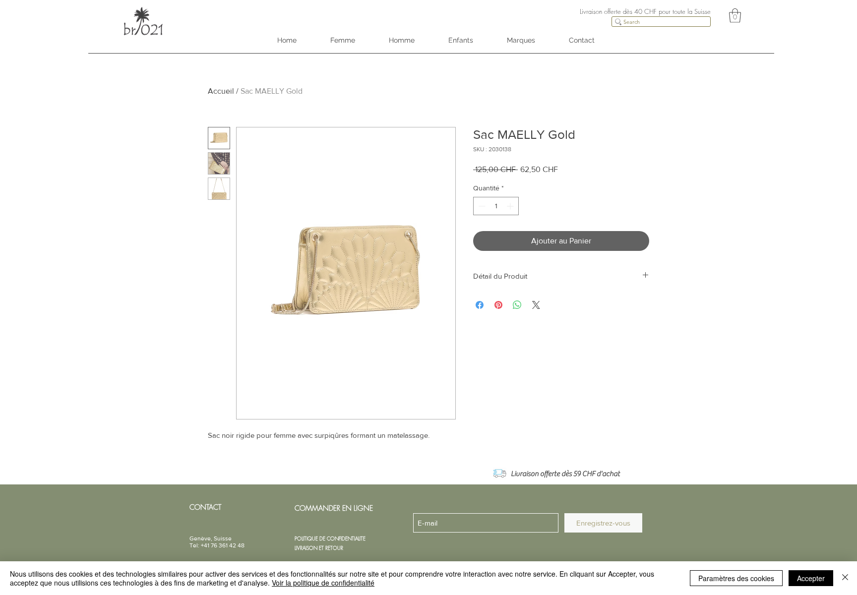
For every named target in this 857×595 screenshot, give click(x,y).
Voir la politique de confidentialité (323, 583)
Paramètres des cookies (736, 578)
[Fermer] (845, 578)
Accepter (811, 578)
